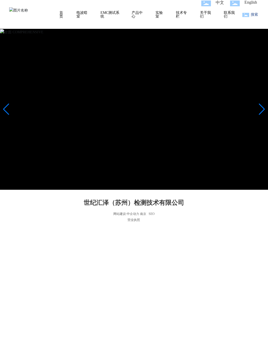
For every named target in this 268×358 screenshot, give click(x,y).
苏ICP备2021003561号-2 (134, 218)
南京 (143, 214)
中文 (220, 2)
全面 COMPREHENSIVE (134, 118)
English (250, 2)
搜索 (254, 15)
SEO (152, 214)
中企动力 (133, 214)
